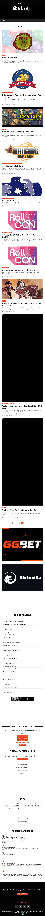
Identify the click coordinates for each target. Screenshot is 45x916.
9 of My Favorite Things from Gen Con (19, 510)
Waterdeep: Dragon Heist (8, 663)
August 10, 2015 (15, 517)
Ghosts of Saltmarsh (7, 655)
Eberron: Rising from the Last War (10, 650)
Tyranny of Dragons (7, 692)
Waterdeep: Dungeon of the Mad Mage (11, 660)
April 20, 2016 (13, 311)
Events (4, 55)
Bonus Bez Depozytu (22, 816)
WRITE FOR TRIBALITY (22, 740)
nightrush (22, 773)
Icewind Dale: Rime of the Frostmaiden (11, 642)
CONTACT (25, 736)
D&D (13, 803)
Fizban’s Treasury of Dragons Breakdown (12, 626)
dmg (9, 808)
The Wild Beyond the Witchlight (10, 632)
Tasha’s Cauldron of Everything (10, 640)
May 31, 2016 (15, 173)
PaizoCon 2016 (9, 200)
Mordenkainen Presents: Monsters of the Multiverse (14, 624)
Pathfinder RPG (9, 198)
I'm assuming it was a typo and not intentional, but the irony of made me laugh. (20, 848)
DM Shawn (5, 65)
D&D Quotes (22, 824)
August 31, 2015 (14, 415)
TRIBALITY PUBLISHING (22, 759)
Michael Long (6, 139)
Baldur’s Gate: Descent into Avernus (11, 653)
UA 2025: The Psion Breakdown (8, 847)
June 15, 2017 (13, 65)
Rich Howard (6, 517)
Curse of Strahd (6, 684)
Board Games (5, 92)
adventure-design (16, 808)
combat (36, 808)
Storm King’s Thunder (8, 681)
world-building (28, 803)
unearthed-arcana (16, 805)
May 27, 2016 (13, 207)
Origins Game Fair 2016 (12, 166)
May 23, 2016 (13, 243)
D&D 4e (29, 808)
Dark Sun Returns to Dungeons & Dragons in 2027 (12, 837)
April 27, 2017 (13, 104)
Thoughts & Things (17, 163)
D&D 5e (6, 803)
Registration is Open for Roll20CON (18, 270)
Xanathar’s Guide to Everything (10, 668)
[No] (43, 912)
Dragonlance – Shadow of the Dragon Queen (13, 621)
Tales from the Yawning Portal (9, 679)
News (7, 267)
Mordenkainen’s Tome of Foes (9, 666)
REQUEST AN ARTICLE (22, 738)
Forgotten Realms (10, 403)
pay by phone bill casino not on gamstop (22, 813)
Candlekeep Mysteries (8, 637)
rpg (17, 803)
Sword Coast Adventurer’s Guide (10, 674)
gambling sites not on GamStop (22, 767)
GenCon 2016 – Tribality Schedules (18, 132)
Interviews (8, 232)
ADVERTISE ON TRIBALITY (22, 742)
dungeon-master (37, 803)
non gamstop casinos (22, 821)
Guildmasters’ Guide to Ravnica (10, 658)
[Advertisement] (23, 14)
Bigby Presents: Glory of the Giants (10, 619)
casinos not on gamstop (22, 770)
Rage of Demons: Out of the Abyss (10, 687)
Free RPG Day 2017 (10, 58)
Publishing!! (22, 744)
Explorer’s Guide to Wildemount (10, 647)
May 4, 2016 (13, 276)
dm (21, 803)
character (24, 805)
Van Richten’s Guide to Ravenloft (10, 634)
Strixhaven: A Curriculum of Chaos (11, 629)
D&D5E (23, 808)
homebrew (8, 805)
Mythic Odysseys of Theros (9, 645)
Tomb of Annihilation (7, 676)
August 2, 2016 (15, 139)
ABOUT (19, 736)
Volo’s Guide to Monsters (8, 671)
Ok (22, 914)
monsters (38, 805)
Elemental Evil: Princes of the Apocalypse (12, 689)
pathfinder (31, 805)
